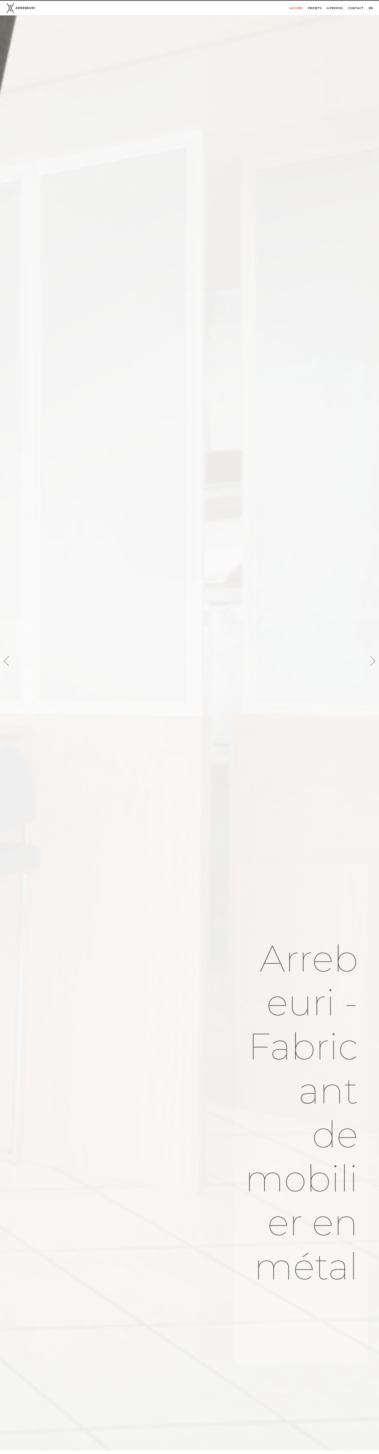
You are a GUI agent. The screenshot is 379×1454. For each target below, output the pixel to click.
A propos (335, 8)
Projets (315, 8)
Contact (356, 8)
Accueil (296, 8)
